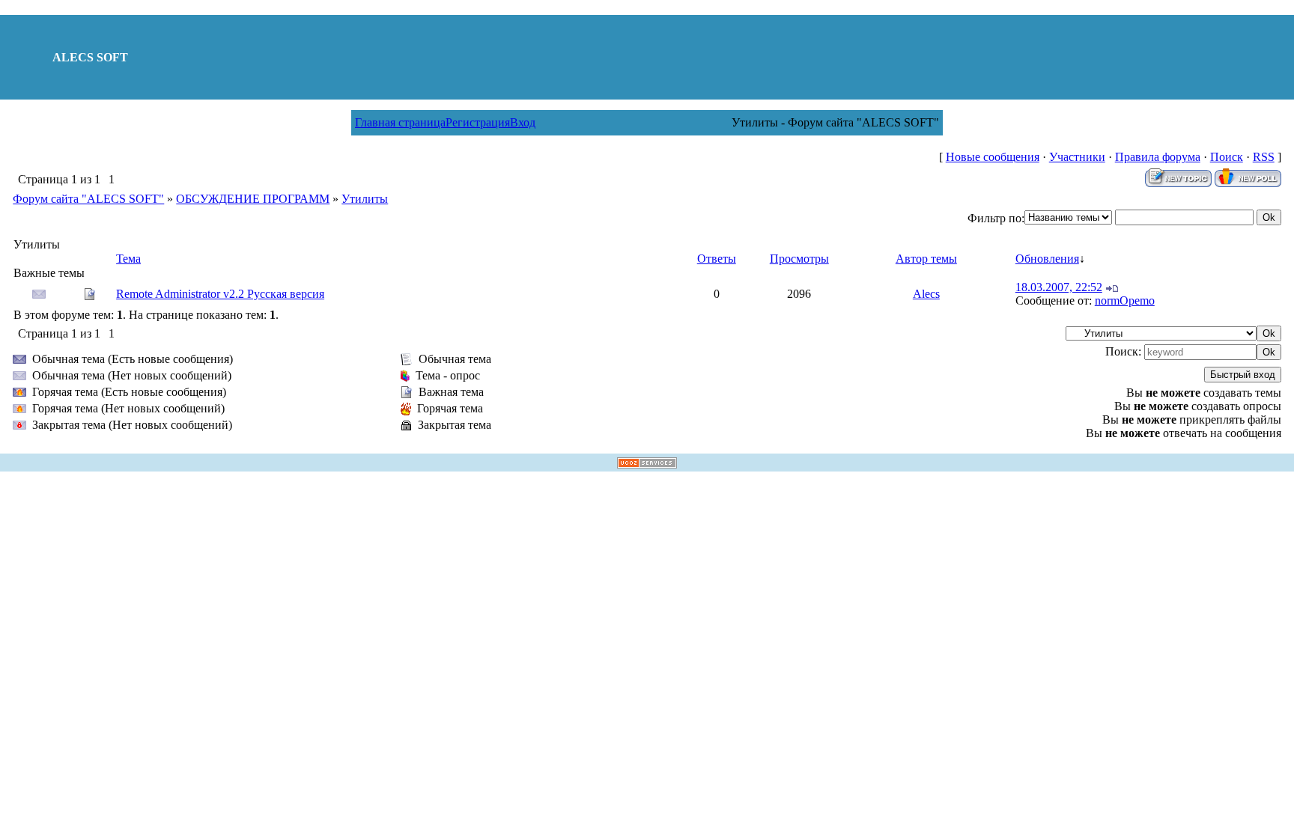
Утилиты (364, 198)
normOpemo (1125, 300)
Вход (522, 122)
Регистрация (478, 122)
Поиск (1226, 156)
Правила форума (1157, 156)
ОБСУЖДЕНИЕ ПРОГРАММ (252, 198)
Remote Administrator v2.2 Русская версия (220, 293)
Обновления (1047, 258)
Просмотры (799, 258)
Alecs (926, 293)
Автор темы (926, 258)
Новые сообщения (992, 156)
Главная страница (400, 122)
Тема (128, 258)
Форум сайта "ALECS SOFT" (88, 198)
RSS (1264, 156)
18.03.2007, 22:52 (1058, 287)
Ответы (716, 258)
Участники (1077, 156)
